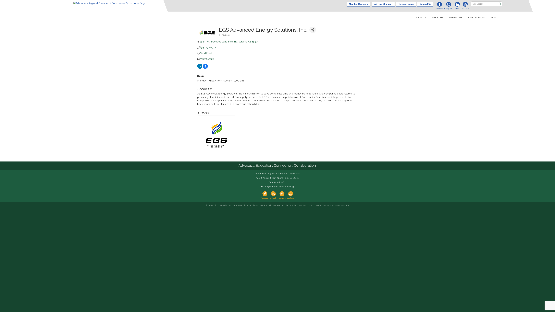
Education (437, 18)
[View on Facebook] (205, 68)
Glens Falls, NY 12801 (279, 178)
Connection (455, 18)
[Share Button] (312, 30)
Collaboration (476, 18)
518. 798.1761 (278, 182)
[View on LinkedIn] (199, 68)
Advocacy (421, 18)
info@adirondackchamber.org (278, 186)
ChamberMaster (332, 205)
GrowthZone (306, 205)
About (494, 18)
